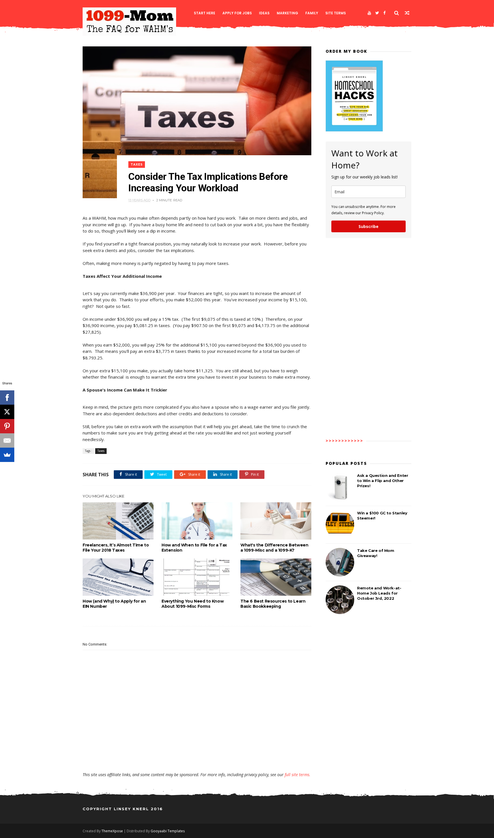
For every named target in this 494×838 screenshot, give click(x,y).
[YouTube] (369, 13)
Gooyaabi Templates (168, 831)
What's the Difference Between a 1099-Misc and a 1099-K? (274, 547)
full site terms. (297, 774)
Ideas (264, 13)
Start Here (204, 13)
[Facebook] (384, 13)
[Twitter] (377, 13)
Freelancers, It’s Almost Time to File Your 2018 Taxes (116, 547)
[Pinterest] (7, 426)
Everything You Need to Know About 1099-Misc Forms (193, 604)
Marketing (287, 13)
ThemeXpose (112, 831)
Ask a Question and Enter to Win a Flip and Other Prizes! (382, 480)
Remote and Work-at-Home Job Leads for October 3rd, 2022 (379, 593)
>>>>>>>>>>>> (344, 440)
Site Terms (335, 13)
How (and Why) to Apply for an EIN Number (114, 604)
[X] (7, 412)
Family (311, 13)
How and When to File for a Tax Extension (194, 547)
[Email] (7, 440)
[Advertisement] (197, 755)
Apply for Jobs (237, 13)
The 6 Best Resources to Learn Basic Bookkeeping (272, 604)
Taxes (137, 164)
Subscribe (368, 226)
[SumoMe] (7, 455)
